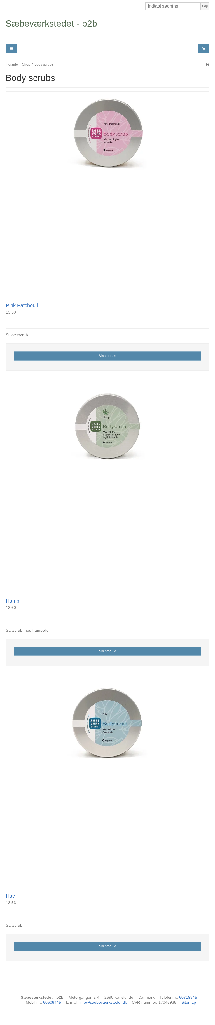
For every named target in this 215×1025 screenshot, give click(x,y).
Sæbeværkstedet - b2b (51, 23)
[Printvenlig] (207, 64)
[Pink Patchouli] (107, 193)
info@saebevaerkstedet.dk (103, 1002)
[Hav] (107, 783)
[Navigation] (11, 48)
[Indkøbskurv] (203, 48)
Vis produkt (107, 356)
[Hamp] (107, 488)
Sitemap (188, 1002)
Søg (205, 6)
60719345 (188, 997)
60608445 (52, 1002)
